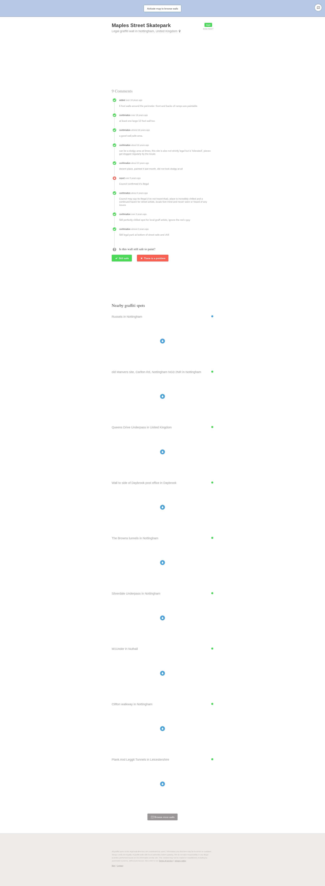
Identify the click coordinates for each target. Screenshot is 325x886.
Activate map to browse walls (162, 8)
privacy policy (180, 861)
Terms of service (166, 861)
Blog (113, 866)
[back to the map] (318, 7)
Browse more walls (164, 817)
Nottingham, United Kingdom (157, 31)
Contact (120, 866)
